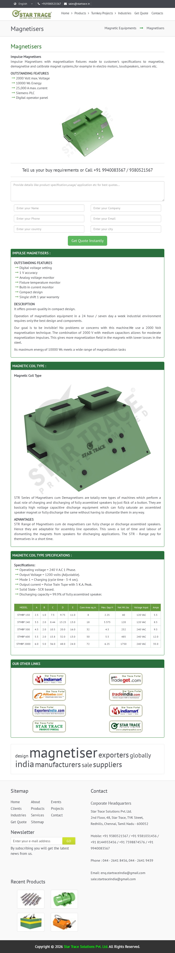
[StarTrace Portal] (49, 726)
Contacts (157, 13)
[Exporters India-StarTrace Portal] (49, 710)
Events (56, 802)
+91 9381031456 (144, 836)
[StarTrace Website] (126, 726)
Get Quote (141, 13)
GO (69, 841)
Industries (124, 13)
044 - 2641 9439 (141, 860)
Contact (57, 815)
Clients (16, 808)
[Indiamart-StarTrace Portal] (49, 679)
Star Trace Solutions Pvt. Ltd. (86, 946)
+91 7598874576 (132, 842)
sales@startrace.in (79, 4)
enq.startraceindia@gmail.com (123, 873)
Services (37, 815)
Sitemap (37, 822)
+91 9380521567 (115, 836)
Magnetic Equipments (120, 28)
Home (65, 13)
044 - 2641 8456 (115, 860)
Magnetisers (155, 28)
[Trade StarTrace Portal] (49, 694)
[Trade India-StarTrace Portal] (126, 694)
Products (80, 13)
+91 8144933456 (103, 842)
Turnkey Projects (102, 13)
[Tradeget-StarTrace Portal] (126, 679)
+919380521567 (51, 4)
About (35, 802)
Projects (57, 808)
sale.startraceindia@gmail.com (113, 879)
